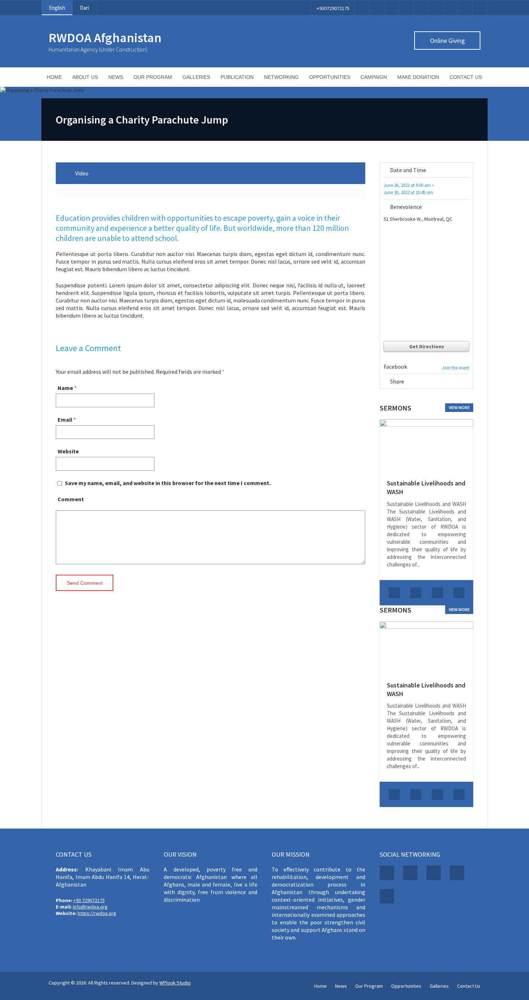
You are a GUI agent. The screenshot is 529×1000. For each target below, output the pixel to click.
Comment (71, 499)
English (57, 7)
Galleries (196, 77)
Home (54, 77)
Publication (237, 77)
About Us (85, 77)
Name (65, 387)
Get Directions (426, 346)
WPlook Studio (175, 982)
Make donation (418, 77)
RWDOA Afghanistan (105, 38)
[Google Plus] (391, 7)
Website (68, 451)
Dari (84, 7)
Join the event (455, 368)
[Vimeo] (421, 7)
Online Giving (447, 40)
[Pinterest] (406, 7)
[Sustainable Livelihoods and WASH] (426, 446)
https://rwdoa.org (97, 913)
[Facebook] (362, 7)
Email (65, 419)
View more (459, 407)
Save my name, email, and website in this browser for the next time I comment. (168, 482)
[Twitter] (377, 7)
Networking (281, 77)
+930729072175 (333, 8)
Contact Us (465, 77)
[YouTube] (436, 7)
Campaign (374, 77)
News (115, 77)
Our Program (153, 77)
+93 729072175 (89, 900)
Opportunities (329, 77)
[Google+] (466, 383)
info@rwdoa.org (90, 906)
